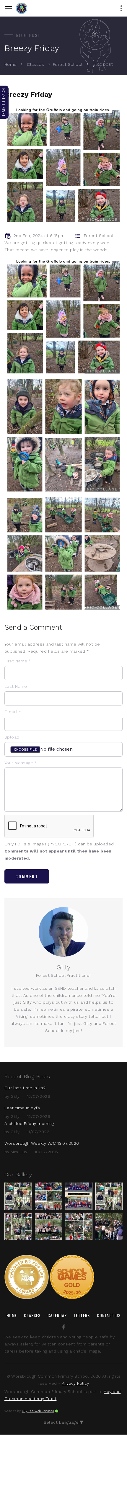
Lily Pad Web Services (38, 1410)
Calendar (57, 1315)
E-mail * (12, 711)
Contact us (109, 1315)
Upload (11, 737)
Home (10, 64)
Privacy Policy (75, 1383)
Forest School (67, 64)
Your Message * (20, 762)
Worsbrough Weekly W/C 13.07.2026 (41, 1143)
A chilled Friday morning (29, 1123)
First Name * (17, 661)
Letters (82, 1315)
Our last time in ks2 (24, 1087)
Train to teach (3, 102)
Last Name (15, 686)
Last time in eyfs (22, 1107)
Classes (35, 64)
